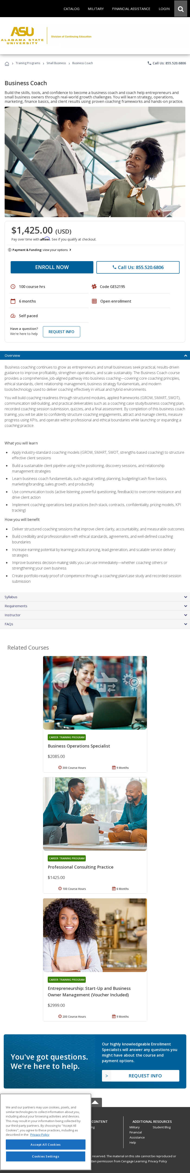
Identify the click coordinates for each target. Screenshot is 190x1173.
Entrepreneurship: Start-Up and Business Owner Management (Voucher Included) (89, 991)
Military (135, 1127)
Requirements (16, 606)
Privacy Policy (157, 1161)
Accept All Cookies (46, 1144)
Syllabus (11, 596)
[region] (45, 1132)
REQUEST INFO (61, 331)
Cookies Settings (45, 1156)
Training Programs (28, 63)
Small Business (56, 63)
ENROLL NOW (52, 266)
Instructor (13, 615)
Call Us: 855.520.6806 (166, 63)
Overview (12, 355)
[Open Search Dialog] (180, 8)
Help (133, 1142)
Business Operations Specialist (79, 746)
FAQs (9, 624)
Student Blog (162, 1127)
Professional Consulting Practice (81, 867)
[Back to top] (95, 1120)
